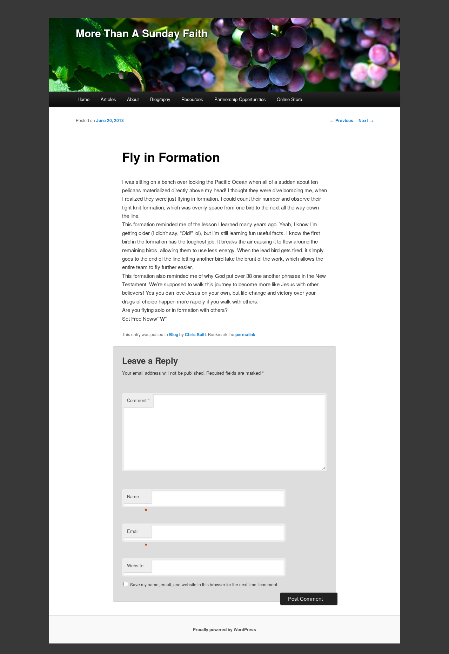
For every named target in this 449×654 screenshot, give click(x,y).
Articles (108, 99)
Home (83, 99)
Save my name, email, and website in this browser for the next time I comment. (204, 584)
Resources (192, 99)
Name (137, 498)
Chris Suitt (195, 334)
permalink (245, 334)
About (133, 99)
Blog (173, 334)
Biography (160, 99)
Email (137, 533)
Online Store (289, 99)
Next (365, 120)
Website (135, 565)
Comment (138, 400)
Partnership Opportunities (240, 99)
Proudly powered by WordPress (224, 629)
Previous (341, 120)
